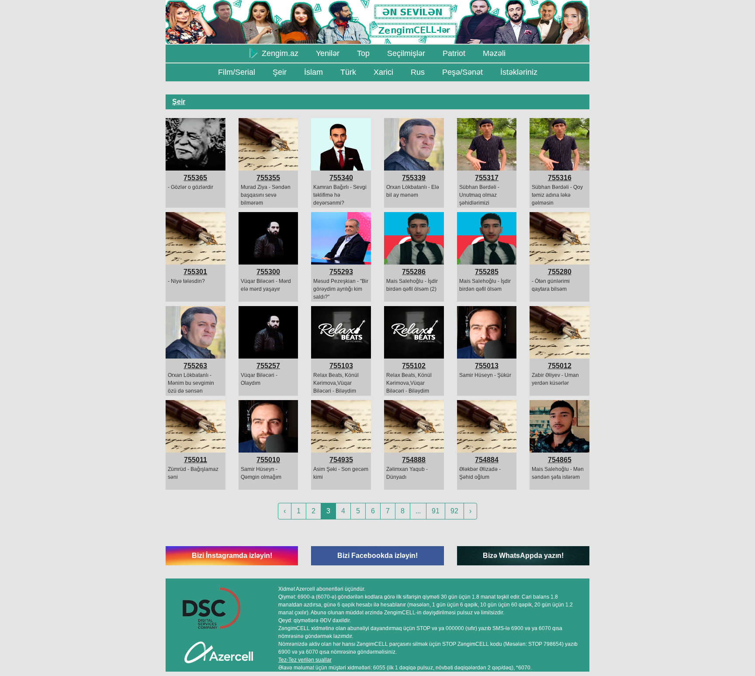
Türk (348, 72)
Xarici (383, 72)
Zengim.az (279, 53)
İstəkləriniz (518, 72)
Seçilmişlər (406, 53)
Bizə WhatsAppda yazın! (523, 555)
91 (436, 511)
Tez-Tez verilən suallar (305, 660)
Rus (418, 72)
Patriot (454, 53)
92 (454, 511)
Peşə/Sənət (462, 72)
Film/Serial (236, 72)
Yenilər (327, 53)
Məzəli (494, 53)
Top (363, 53)
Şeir (280, 72)
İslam (313, 72)
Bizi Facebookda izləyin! (377, 555)
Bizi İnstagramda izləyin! (232, 555)
